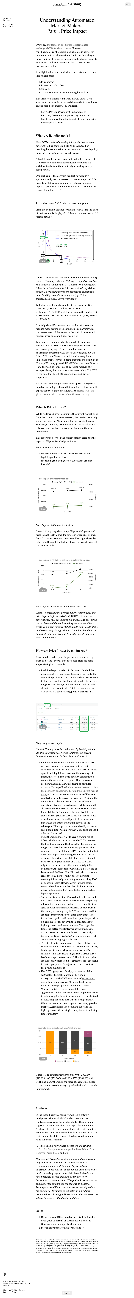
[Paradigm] (60, 4)
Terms (5, 1284)
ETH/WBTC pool (56, 312)
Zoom (43, 261)
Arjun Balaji (52, 1152)
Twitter (15, 1290)
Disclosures (14, 1284)
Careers (6, 1292)
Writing (75, 4)
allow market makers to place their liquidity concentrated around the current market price (70, 791)
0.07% (58, 872)
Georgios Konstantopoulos (61, 1149)
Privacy (23, 1284)
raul (66, 1152)
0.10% (87, 868)
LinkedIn (6, 1290)
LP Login (14, 1292)
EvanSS (43, 1149)
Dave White (82, 1149)
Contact (22, 1290)
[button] (67, 247)
